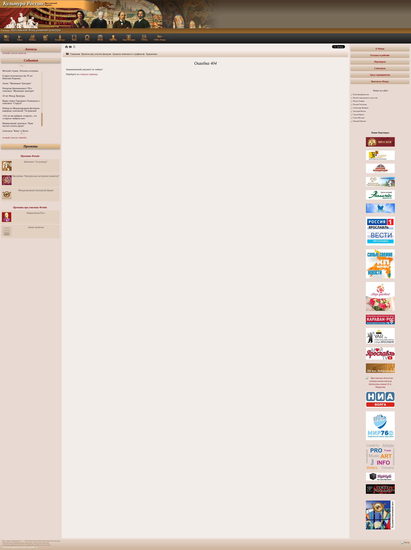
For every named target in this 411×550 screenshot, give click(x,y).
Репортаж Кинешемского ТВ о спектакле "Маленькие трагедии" (18, 89)
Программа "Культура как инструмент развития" (35, 175)
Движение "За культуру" (36, 161)
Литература (60, 39)
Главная (74, 53)
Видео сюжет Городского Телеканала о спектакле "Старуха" (21, 102)
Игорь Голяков (358, 101)
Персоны (113, 39)
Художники (151, 53)
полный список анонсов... (15, 53)
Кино (74, 39)
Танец (19, 39)
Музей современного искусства (365, 98)
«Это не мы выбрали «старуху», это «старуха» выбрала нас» (19, 117)
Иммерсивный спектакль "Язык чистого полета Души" (17, 124)
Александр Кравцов (360, 108)
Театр (6, 39)
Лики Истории (128, 39)
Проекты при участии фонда (95, 53)
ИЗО (45, 39)
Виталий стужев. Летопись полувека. (20, 70)
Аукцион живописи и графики (127, 53)
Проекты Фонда (30, 156)
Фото (87, 39)
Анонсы (31, 49)
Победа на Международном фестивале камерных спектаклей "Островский (20, 109)
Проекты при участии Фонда (30, 207)
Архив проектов (36, 227)
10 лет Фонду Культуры (13, 95)
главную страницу (89, 74)
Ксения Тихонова (360, 104)
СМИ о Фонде (159, 39)
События (31, 60)
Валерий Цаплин (359, 121)
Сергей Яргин (358, 114)
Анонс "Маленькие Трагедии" (16, 83)
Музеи (100, 39)
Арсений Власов (359, 111)
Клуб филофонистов (361, 94)
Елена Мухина (358, 118)
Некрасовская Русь (36, 212)
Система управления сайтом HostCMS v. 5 (19, 547)
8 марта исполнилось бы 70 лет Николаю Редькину (17, 77)
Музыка (32, 39)
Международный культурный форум (35, 190)
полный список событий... (15, 137)
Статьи (144, 39)
